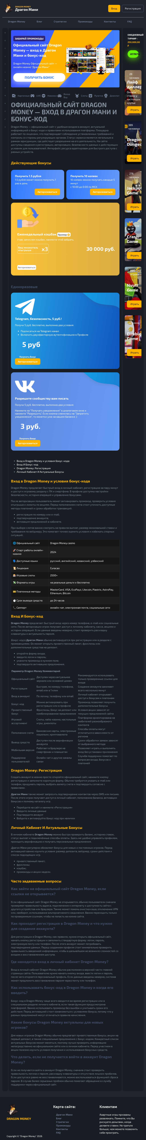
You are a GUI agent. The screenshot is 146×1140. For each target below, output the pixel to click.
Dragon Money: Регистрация (34, 468)
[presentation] (15, 79)
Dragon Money (16, 21)
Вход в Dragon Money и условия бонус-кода (43, 460)
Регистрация (133, 8)
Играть (39, 77)
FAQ (129, 21)
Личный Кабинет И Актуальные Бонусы (40, 471)
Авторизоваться (47, 191)
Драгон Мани (64, 1114)
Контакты (110, 21)
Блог (39, 21)
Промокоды (85, 21)
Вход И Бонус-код (27, 464)
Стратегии (60, 21)
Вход (114, 8)
